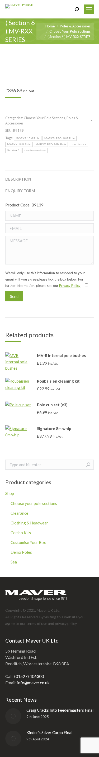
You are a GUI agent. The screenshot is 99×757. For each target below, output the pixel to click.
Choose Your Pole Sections (44, 118)
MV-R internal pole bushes (61, 355)
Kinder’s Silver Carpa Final (49, 732)
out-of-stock (78, 144)
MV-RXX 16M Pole (19, 144)
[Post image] (13, 716)
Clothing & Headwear (29, 522)
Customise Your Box (28, 542)
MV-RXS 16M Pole (28, 138)
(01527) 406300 (29, 676)
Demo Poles (21, 552)
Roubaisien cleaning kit (58, 381)
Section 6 (13, 150)
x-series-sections (35, 150)
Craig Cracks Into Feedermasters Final (59, 710)
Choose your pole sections (34, 503)
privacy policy (66, 623)
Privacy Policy (70, 285)
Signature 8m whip (54, 428)
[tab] (49, 176)
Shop (9, 493)
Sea (14, 562)
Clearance (19, 513)
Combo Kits (21, 532)
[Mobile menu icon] (89, 9)
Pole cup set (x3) (52, 404)
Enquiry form (20, 190)
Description (18, 179)
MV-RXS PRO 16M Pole (59, 138)
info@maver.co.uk (33, 682)
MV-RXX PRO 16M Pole (51, 144)
